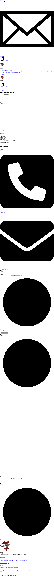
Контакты (3, 74)
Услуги (3, 88)
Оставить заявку (2, 75)
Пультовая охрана (4, 71)
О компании (3, 69)
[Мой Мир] (4, 557)
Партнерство (7, 70)
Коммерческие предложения (9, 560)
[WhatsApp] (3, 557)
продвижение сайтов (11, 575)
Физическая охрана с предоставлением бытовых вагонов (28, 71)
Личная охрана (49, 71)
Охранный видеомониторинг (16, 72)
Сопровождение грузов (44, 71)
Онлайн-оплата (4, 73)
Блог (5, 70)
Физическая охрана (8, 71)
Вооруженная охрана (38, 71)
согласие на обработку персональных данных (16, 275)
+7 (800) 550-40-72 (7, 60)
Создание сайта (2, 575)
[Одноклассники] (1, 557)
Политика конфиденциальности (23, 560)
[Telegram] (2, 557)
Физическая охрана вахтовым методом (16, 71)
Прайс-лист (3, 70)
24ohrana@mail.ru (2, 56)
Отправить (2, 274)
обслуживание (6, 575)
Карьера (11, 70)
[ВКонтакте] (0, 557)
